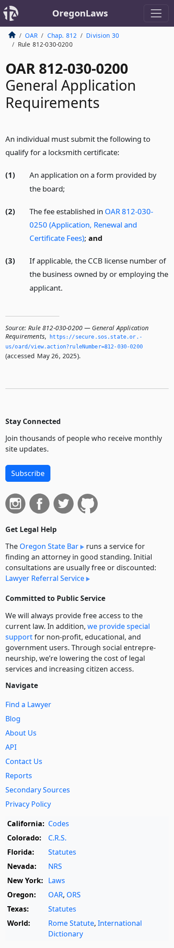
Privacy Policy (28, 804)
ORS (73, 895)
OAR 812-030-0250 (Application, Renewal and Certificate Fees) (91, 224)
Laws (56, 880)
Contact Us (23, 761)
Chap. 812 (62, 35)
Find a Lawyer (28, 704)
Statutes (62, 852)
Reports (18, 775)
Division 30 (102, 35)
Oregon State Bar (49, 546)
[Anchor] (124, 152)
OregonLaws (80, 13)
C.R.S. (57, 838)
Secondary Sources (37, 790)
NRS (55, 866)
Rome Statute (71, 923)
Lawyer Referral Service (44, 578)
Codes (58, 823)
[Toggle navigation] (156, 13)
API (11, 747)
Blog (13, 719)
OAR (31, 35)
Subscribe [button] (28, 473)
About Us (21, 733)
